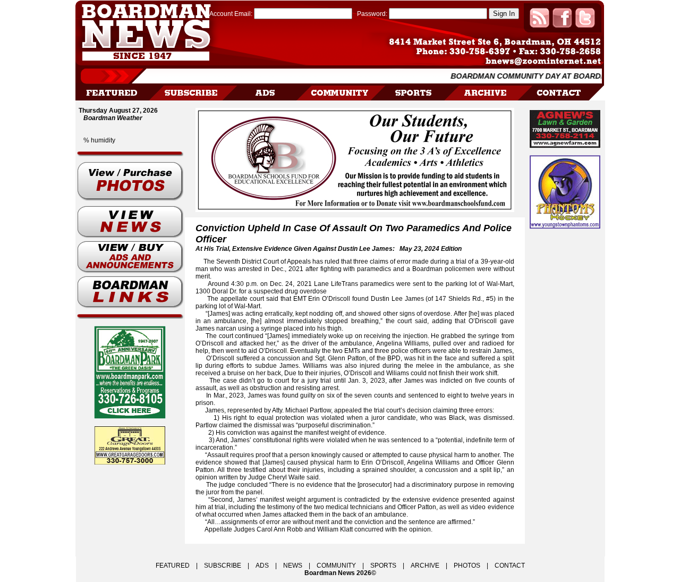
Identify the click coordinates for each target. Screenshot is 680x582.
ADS (262, 565)
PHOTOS (467, 565)
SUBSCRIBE (222, 565)
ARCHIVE (425, 565)
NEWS (292, 565)
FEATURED (173, 565)
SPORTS (383, 565)
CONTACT (510, 565)
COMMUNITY (336, 565)
